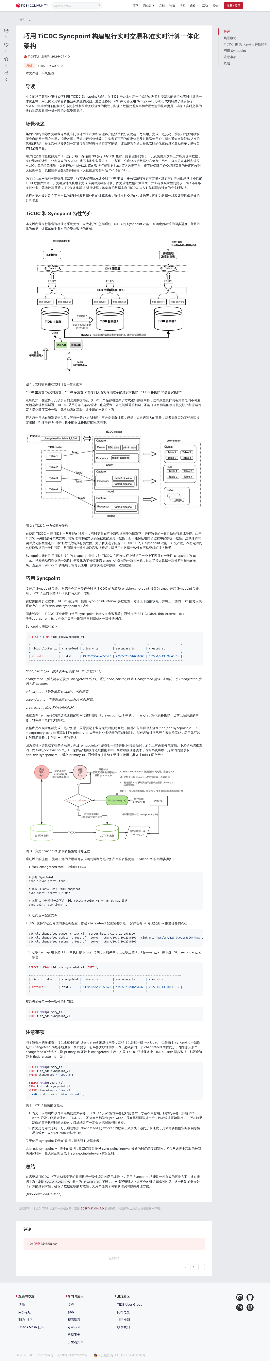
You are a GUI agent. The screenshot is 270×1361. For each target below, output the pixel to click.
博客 (182, 5)
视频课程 (74, 1319)
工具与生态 (57, 65)
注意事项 (230, 57)
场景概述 (230, 38)
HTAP (43, 65)
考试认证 (74, 1327)
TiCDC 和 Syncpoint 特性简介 (245, 44)
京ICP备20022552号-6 (74, 1355)
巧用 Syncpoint (235, 51)
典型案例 (74, 1334)
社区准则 (123, 1319)
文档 (162, 5)
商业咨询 (148, 5)
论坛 (172, 5)
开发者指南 (76, 1342)
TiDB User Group (130, 1304)
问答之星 (123, 1312)
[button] (193, 5)
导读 (227, 32)
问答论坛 (24, 1312)
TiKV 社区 (25, 1319)
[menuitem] (136, 6)
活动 (205, 5)
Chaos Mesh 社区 (31, 1327)
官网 (136, 5)
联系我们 (123, 1327)
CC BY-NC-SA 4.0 (92, 1208)
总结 (227, 63)
